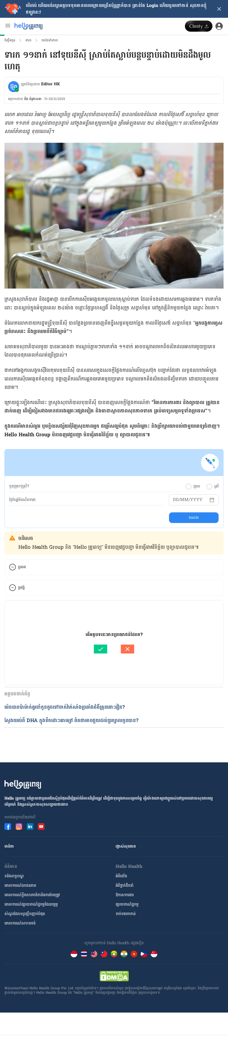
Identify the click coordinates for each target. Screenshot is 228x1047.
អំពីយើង (121, 876)
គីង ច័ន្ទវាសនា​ (32, 99)
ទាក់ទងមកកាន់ (126, 913)
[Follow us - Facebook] (7, 826)
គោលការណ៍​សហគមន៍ (20, 923)
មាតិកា (9, 846)
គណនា (194, 517)
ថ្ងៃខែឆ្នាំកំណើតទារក (22, 500)
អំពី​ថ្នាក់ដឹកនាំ (124, 885)
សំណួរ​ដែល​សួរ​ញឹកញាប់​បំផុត (24, 913)
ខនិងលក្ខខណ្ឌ (14, 876)
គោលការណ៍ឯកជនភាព (20, 885)
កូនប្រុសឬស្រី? (19, 486)
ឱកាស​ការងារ (125, 894)
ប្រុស (197, 486)
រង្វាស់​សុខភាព (126, 846)
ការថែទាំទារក (49, 40)
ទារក (28, 40)
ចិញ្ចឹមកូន (9, 40)
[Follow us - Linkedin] (30, 826)
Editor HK (50, 84)
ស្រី (216, 486)
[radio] (188, 486)
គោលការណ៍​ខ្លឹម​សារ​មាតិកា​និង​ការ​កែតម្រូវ (32, 894)
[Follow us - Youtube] (41, 826)
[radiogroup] (202, 486)
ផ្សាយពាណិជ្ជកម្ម (127, 904)
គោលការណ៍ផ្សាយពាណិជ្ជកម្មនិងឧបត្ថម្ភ (31, 904)
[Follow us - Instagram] (19, 826)
